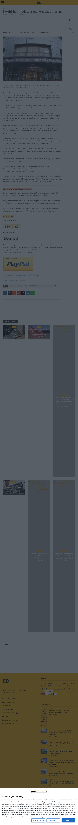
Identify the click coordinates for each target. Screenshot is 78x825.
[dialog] (39, 806)
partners (12, 799)
